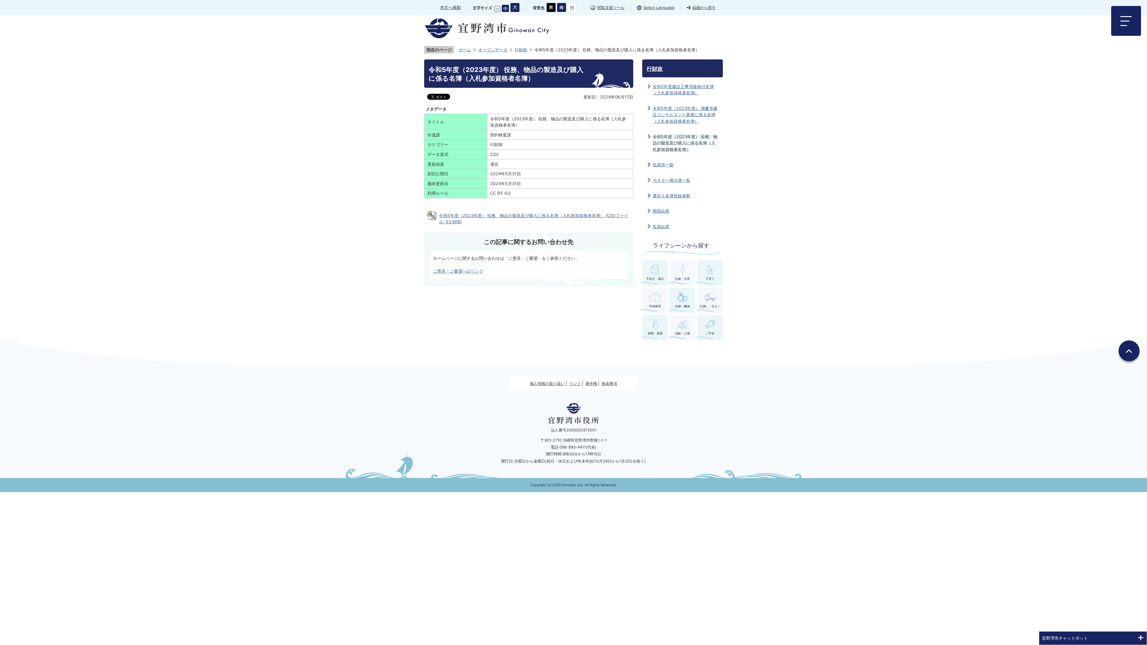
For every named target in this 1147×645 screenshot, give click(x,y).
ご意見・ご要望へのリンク (458, 271)
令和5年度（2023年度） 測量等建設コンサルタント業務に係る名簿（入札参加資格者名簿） (685, 115)
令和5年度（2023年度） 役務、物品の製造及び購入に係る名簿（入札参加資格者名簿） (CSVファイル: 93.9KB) (533, 219)
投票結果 (661, 226)
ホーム (465, 49)
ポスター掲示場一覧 (671, 180)
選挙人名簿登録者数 (671, 195)
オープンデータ (492, 49)
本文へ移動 (450, 7)
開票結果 (661, 211)
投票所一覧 (663, 164)
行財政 (521, 49)
